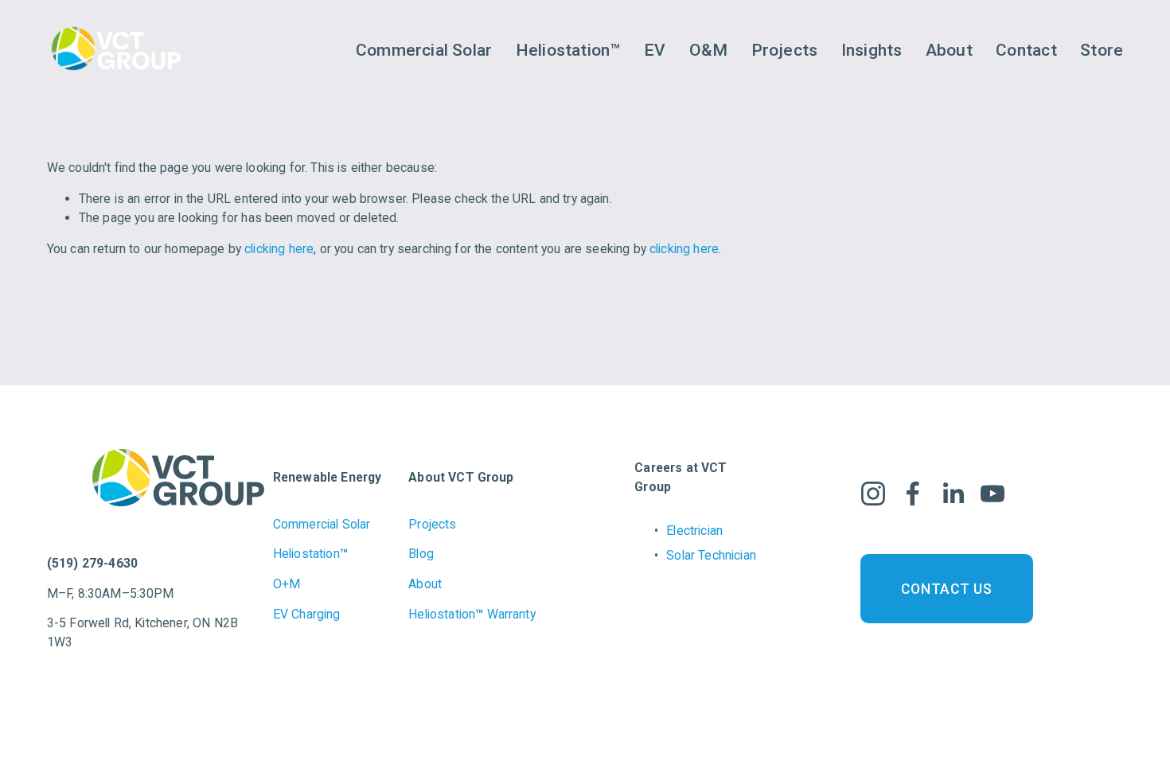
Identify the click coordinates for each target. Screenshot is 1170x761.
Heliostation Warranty (472, 614)
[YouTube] (992, 493)
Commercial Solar (424, 50)
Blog (421, 553)
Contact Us (946, 589)
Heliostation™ (568, 50)
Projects (784, 50)
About (949, 50)
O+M (286, 583)
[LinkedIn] (952, 493)
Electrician (694, 530)
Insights (872, 50)
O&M (708, 50)
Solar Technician (711, 555)
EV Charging (307, 614)
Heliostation (310, 553)
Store (1101, 50)
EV (654, 50)
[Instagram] (873, 493)
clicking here (279, 248)
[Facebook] (913, 493)
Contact (1026, 50)
